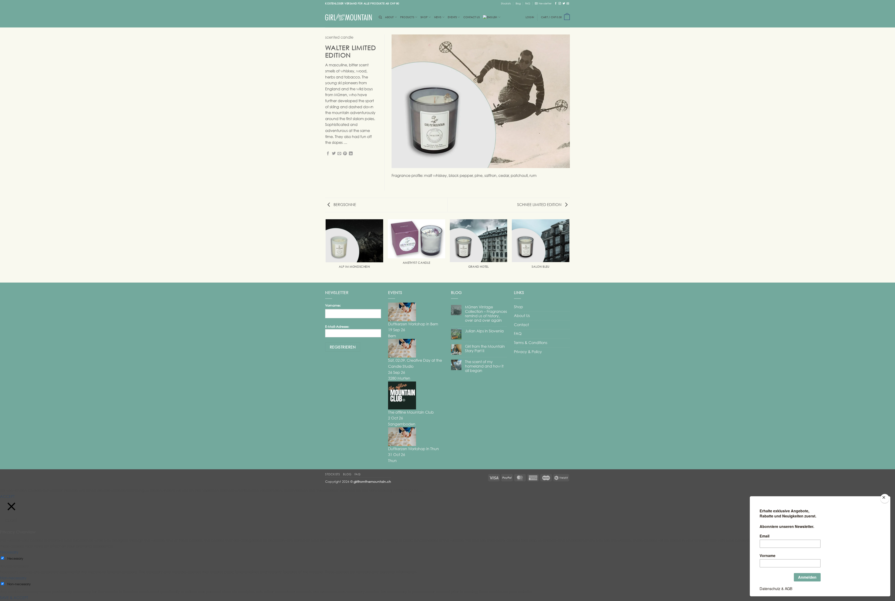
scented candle (339, 37)
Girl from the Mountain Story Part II (485, 348)
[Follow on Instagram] (559, 3)
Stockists (506, 3)
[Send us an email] (568, 3)
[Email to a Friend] (339, 153)
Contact (521, 324)
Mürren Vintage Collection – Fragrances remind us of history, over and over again (486, 314)
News (437, 17)
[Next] (569, 250)
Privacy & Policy (528, 351)
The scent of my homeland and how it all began (484, 366)
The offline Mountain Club (411, 412)
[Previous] (326, 250)
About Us (522, 315)
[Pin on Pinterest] (345, 153)
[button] (543, 3)
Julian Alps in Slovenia (484, 331)
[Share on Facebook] (328, 153)
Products (407, 17)
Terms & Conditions (530, 342)
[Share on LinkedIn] (351, 153)
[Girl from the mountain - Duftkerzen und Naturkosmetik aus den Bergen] (348, 17)
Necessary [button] (9, 552)
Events (452, 17)
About (389, 17)
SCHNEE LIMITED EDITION (539, 204)
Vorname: (333, 305)
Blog (518, 3)
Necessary (15, 558)
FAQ (527, 3)
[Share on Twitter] (334, 153)
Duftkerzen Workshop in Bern (413, 324)
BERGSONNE (344, 204)
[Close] (884, 498)
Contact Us (471, 17)
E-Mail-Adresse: (337, 326)
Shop (424, 17)
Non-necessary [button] (13, 578)
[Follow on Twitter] (564, 3)
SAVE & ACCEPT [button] (14, 597)
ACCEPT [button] (7, 496)
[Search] (380, 17)
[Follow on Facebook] (555, 3)
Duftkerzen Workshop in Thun (413, 448)
